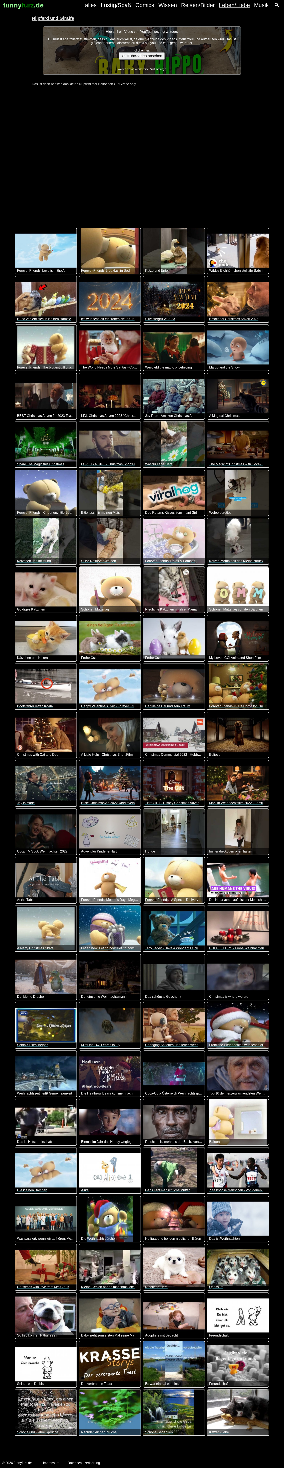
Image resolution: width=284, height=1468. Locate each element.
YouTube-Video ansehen (141, 56)
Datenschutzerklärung (84, 1463)
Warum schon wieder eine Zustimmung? (142, 69)
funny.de (23, 5)
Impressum (51, 1463)
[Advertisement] (142, 154)
